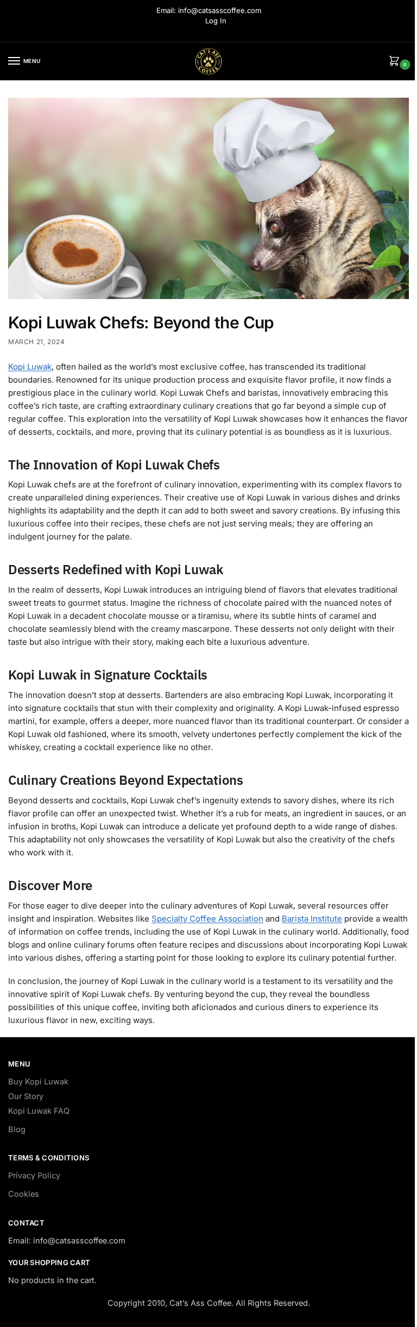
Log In (215, 20)
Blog (17, 1129)
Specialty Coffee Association (207, 918)
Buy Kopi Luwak (38, 1082)
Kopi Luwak (30, 366)
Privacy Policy (34, 1175)
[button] (396, 61)
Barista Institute (312, 918)
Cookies (23, 1194)
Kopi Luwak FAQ (39, 1111)
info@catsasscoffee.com (219, 10)
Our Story (25, 1096)
